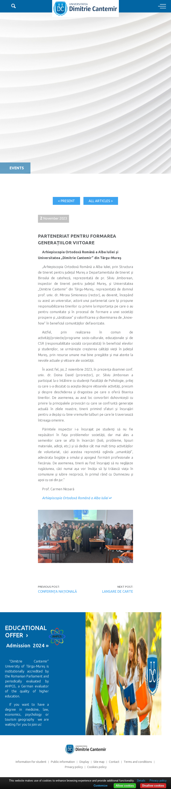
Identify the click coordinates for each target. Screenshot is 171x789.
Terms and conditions (138, 761)
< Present (66, 201)
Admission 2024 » (27, 645)
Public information (63, 761)
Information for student (30, 761)
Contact (114, 761)
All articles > (101, 201)
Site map (98, 761)
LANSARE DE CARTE (117, 591)
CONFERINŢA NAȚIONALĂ (57, 591)
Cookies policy (97, 767)
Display (84, 761)
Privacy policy (74, 767)
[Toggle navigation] (162, 6)
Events (17, 168)
